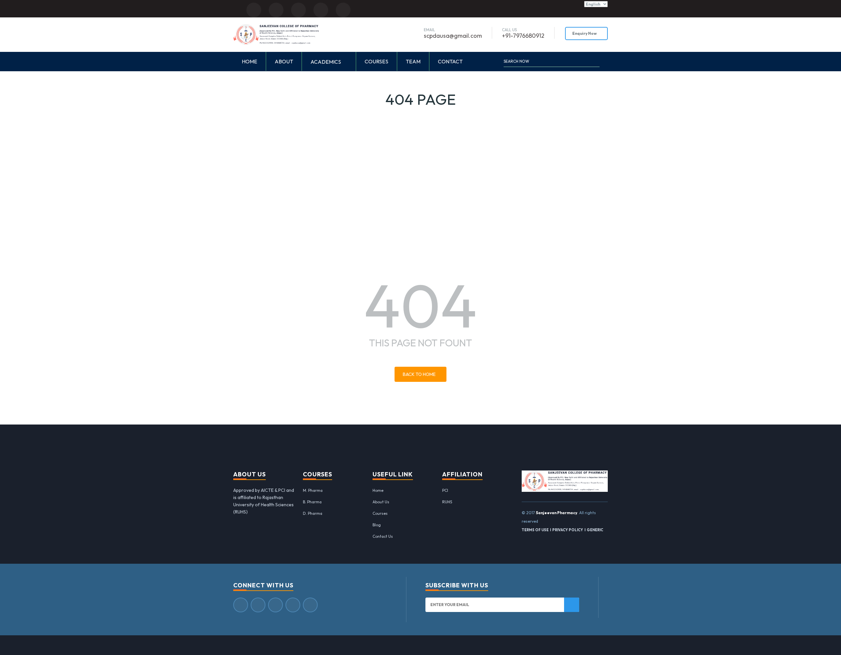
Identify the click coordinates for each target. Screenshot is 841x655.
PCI (445, 490)
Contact (450, 61)
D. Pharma (312, 513)
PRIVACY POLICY (567, 530)
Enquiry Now (584, 33)
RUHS (447, 501)
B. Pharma (312, 501)
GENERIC (595, 530)
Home (249, 61)
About (284, 61)
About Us (381, 501)
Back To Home (419, 374)
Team (413, 61)
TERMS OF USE (535, 530)
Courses (376, 61)
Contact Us (383, 536)
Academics (326, 61)
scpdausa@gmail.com (453, 35)
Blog (377, 524)
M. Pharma (313, 490)
